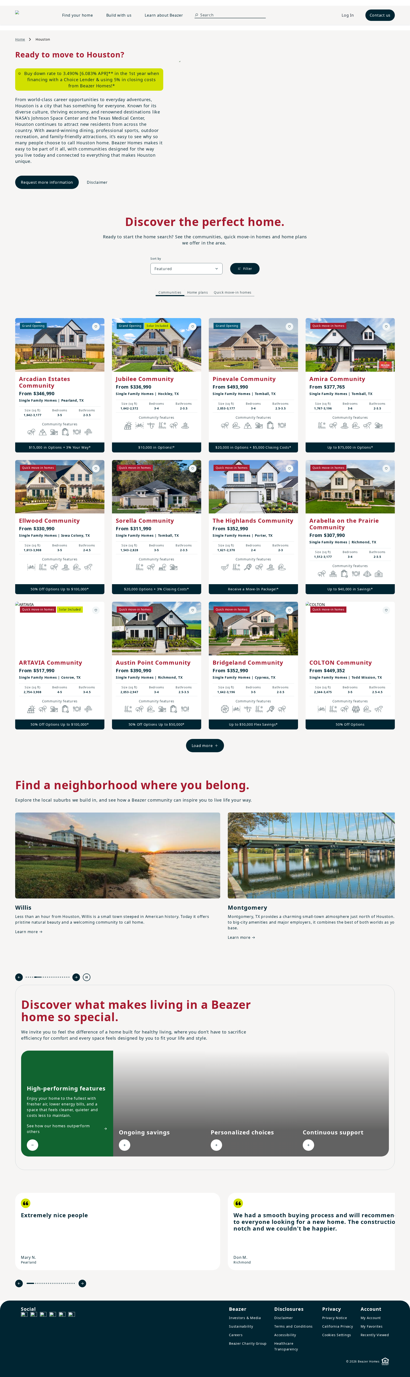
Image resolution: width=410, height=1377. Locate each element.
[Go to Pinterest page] (71, 1315)
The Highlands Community (253, 520)
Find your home (77, 15)
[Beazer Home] (33, 15)
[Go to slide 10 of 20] (52, 1283)
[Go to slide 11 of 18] (54, 977)
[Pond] (185, 425)
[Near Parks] (54, 432)
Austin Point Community (153, 662)
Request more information (47, 182)
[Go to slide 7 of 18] (45, 977)
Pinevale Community (244, 379)
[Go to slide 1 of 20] (30, 1283)
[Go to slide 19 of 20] (72, 1283)
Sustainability (241, 1326)
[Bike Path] (139, 425)
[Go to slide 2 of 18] (28, 977)
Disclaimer (97, 182)
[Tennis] (247, 567)
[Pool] (162, 425)
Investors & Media (245, 1318)
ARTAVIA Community (50, 662)
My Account (371, 1318)
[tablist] (205, 292)
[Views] (42, 432)
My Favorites (372, 1326)
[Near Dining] (77, 432)
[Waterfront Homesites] (333, 573)
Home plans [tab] (197, 292)
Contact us (380, 15)
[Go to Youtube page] (62, 1315)
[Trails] (31, 432)
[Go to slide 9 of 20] (50, 1283)
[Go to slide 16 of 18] (64, 977)
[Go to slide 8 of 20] (48, 1283)
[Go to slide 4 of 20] (40, 1283)
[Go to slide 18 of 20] (69, 1283)
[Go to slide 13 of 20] (59, 1283)
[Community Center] (378, 573)
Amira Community (337, 379)
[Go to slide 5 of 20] (42, 1283)
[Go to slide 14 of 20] (61, 1283)
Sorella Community (145, 520)
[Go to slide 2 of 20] (35, 1283)
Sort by (155, 259)
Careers (235, 1335)
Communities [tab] (170, 292)
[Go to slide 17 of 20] (67, 1283)
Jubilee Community (145, 379)
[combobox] (186, 268)
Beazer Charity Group (248, 1343)
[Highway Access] (88, 432)
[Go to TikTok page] (43, 1315)
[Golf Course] (225, 567)
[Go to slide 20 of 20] (74, 1283)
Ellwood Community (49, 520)
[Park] (162, 567)
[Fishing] (151, 425)
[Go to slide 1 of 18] (26, 977)
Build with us (119, 15)
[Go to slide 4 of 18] (32, 977)
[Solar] (128, 425)
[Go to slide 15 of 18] (62, 977)
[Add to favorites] (96, 326)
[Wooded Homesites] (356, 709)
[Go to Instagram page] (33, 1315)
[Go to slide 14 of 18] (60, 977)
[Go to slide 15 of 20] (63, 1283)
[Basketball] (225, 709)
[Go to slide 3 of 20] (37, 1283)
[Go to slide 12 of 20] (57, 1283)
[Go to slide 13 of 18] (58, 977)
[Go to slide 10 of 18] (51, 977)
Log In (348, 15)
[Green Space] (236, 425)
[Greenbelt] (367, 425)
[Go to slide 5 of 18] (38, 977)
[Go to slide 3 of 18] (30, 977)
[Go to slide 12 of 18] (56, 977)
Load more (202, 745)
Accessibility (285, 1335)
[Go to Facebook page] (24, 1315)
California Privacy (337, 1326)
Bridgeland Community (248, 662)
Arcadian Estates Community (44, 382)
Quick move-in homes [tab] (233, 292)
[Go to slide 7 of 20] (46, 1283)
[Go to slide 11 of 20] (55, 1283)
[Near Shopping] (65, 432)
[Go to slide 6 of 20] (44, 1283)
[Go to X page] (52, 1315)
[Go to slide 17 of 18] (66, 977)
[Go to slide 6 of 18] (43, 977)
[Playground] (173, 567)
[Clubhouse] (367, 573)
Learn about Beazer (164, 15)
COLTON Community (340, 662)
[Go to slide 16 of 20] (65, 1283)
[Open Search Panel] (196, 15)
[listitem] (117, 1231)
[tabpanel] (205, 530)
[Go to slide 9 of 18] (49, 977)
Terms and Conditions (293, 1326)
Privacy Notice (334, 1318)
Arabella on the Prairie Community (344, 524)
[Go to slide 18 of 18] (69, 977)
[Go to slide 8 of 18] (47, 977)
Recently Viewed (375, 1335)
